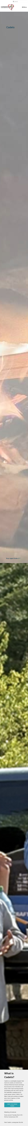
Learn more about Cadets (12, 1105)
